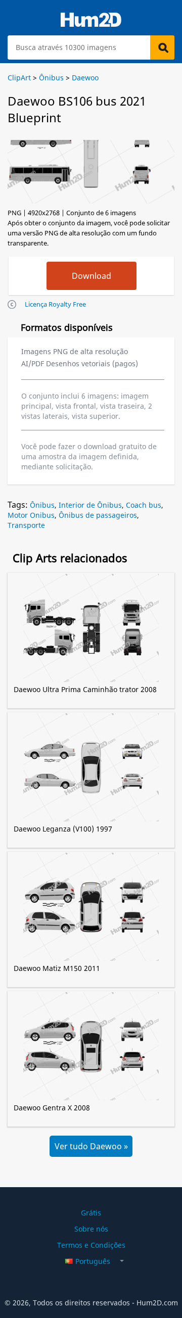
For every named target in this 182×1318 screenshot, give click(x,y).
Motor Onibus (31, 515)
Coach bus (143, 505)
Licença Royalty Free (55, 304)
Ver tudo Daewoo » (91, 1146)
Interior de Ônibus (90, 505)
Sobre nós (91, 1229)
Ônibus (42, 505)
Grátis (91, 1212)
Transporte (26, 525)
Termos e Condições (91, 1245)
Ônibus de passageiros (98, 515)
